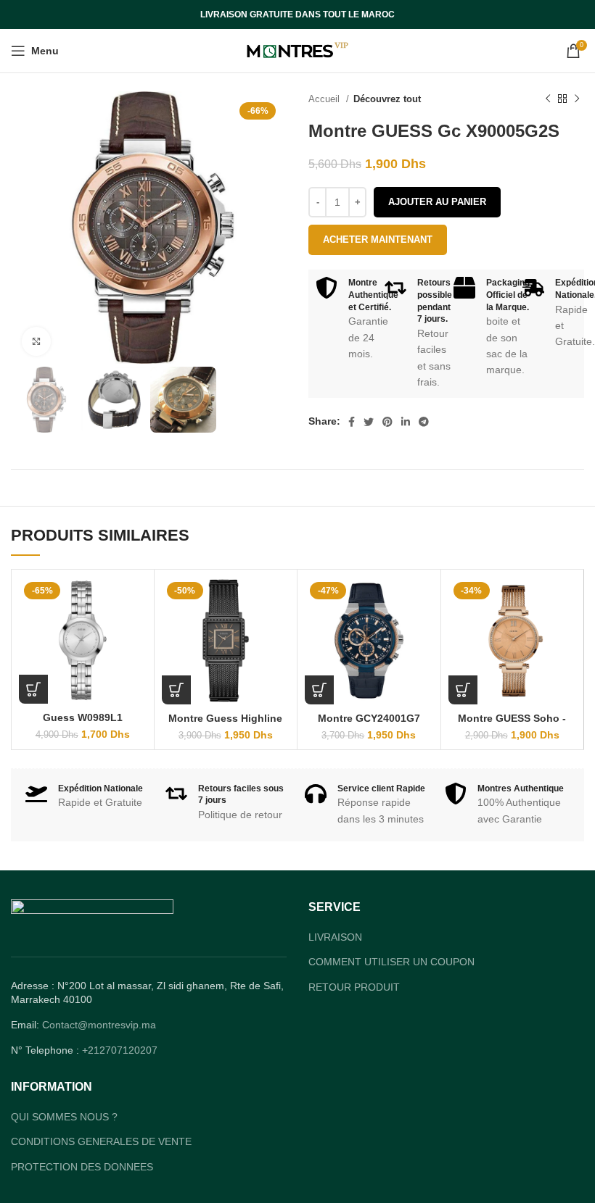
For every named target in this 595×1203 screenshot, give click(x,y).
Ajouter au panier (437, 201)
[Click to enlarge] (36, 341)
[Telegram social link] (423, 421)
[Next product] (577, 99)
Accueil (325, 98)
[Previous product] (548, 99)
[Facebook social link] (351, 421)
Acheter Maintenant (377, 239)
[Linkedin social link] (405, 421)
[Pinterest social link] (387, 421)
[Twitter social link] (368, 421)
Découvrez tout (387, 98)
